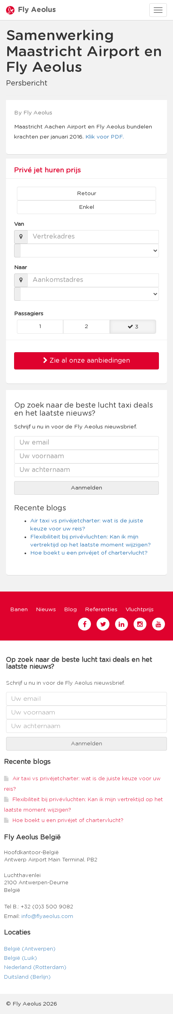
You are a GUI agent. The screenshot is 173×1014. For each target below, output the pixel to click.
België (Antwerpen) (30, 949)
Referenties (101, 609)
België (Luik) (20, 958)
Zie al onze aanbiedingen (88, 360)
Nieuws (46, 609)
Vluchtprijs (140, 609)
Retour (86, 193)
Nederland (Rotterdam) (35, 967)
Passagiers (28, 313)
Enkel (86, 207)
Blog (70, 609)
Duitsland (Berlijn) (27, 977)
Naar (20, 267)
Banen (19, 609)
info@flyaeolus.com (47, 916)
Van (19, 224)
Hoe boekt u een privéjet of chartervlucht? (89, 553)
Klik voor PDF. (104, 137)
